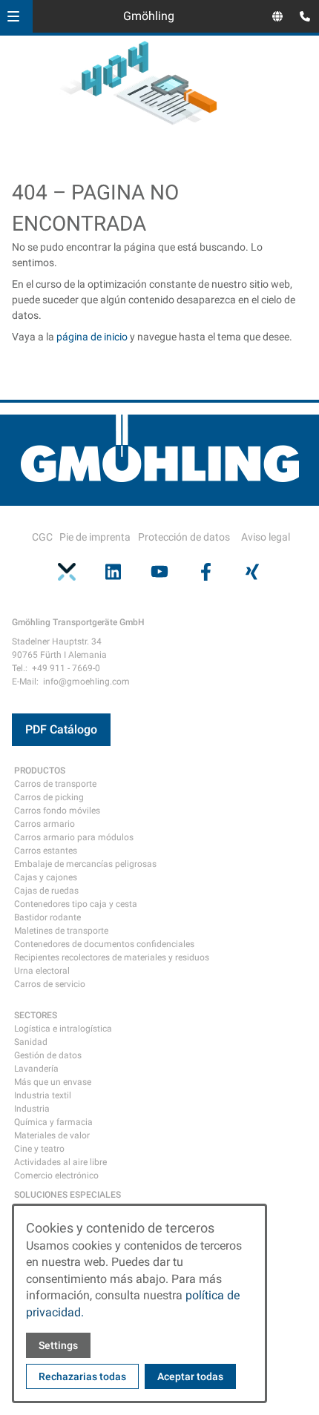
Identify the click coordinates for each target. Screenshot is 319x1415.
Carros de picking (49, 797)
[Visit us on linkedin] (113, 571)
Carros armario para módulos (74, 837)
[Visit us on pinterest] (67, 571)
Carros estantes (45, 850)
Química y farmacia (53, 1122)
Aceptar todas (190, 1376)
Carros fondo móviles (57, 810)
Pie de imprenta (95, 537)
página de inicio (92, 337)
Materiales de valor (52, 1135)
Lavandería (36, 1068)
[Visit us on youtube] (159, 571)
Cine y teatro (39, 1149)
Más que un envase (52, 1082)
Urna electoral (42, 971)
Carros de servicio (49, 984)
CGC (42, 537)
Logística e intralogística (63, 1028)
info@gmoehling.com (86, 681)
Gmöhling (148, 16)
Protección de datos (184, 537)
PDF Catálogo (61, 729)
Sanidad (30, 1042)
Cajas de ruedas (46, 890)
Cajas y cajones (45, 877)
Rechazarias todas (82, 1376)
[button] (13, 16)
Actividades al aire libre (60, 1162)
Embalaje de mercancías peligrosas (85, 864)
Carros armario (44, 824)
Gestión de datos (48, 1055)
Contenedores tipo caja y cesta (75, 904)
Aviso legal (265, 537)
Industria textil (42, 1095)
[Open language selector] (277, 16)
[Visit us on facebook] (205, 571)
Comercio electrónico (56, 1175)
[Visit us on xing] (252, 571)
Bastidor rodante (47, 917)
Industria (32, 1109)
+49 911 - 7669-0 (66, 668)
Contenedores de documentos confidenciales (104, 944)
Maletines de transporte (61, 931)
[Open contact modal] (301, 18)
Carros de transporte (55, 784)
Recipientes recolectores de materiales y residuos (111, 957)
